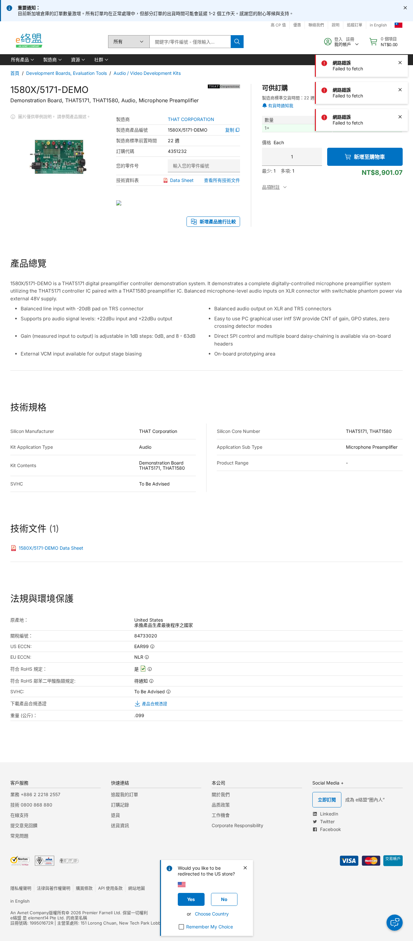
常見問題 (19, 835)
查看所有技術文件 (222, 180)
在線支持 (19, 815)
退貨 (115, 815)
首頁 (14, 73)
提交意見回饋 (23, 825)
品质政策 (221, 804)
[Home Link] (28, 41)
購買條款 (84, 888)
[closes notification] (405, 7)
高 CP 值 (278, 25)
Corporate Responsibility (237, 825)
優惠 (297, 25)
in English (20, 901)
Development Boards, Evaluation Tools (66, 73)
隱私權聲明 (20, 888)
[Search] (237, 41)
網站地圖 (136, 888)
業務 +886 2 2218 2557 (35, 794)
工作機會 (221, 815)
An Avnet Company (29, 912)
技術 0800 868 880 (31, 804)
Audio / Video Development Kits (147, 73)
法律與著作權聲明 (53, 888)
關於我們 (221, 794)
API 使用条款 (110, 888)
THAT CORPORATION (191, 119)
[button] (22, 59)
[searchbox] (190, 41)
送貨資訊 (120, 825)
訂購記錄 (120, 804)
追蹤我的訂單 (124, 794)
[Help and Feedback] (395, 923)
